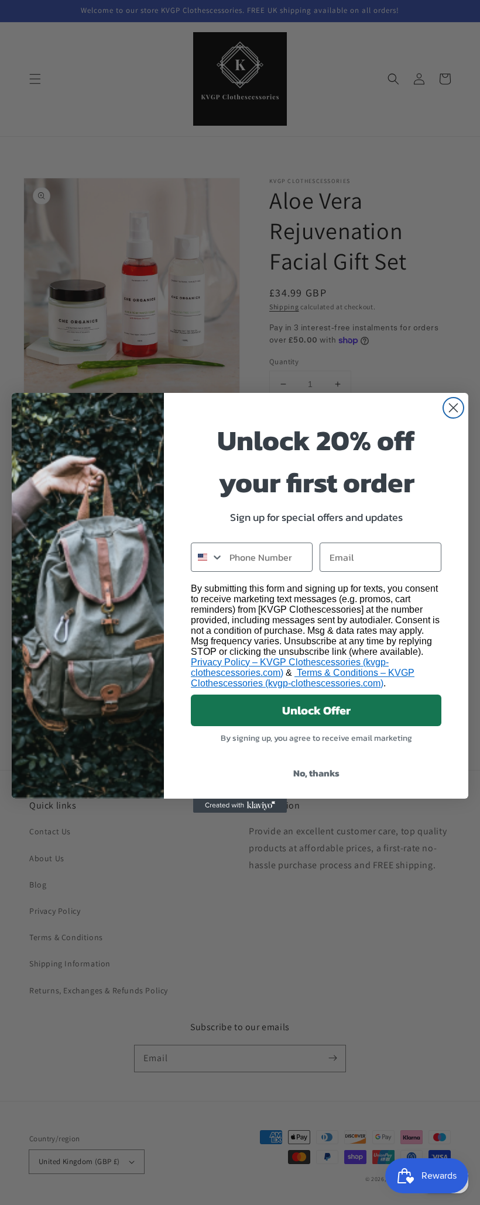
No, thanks (316, 773)
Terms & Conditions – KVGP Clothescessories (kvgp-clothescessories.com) (302, 678)
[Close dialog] (453, 408)
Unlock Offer (316, 710)
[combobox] (207, 557)
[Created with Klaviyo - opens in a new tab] (240, 806)
